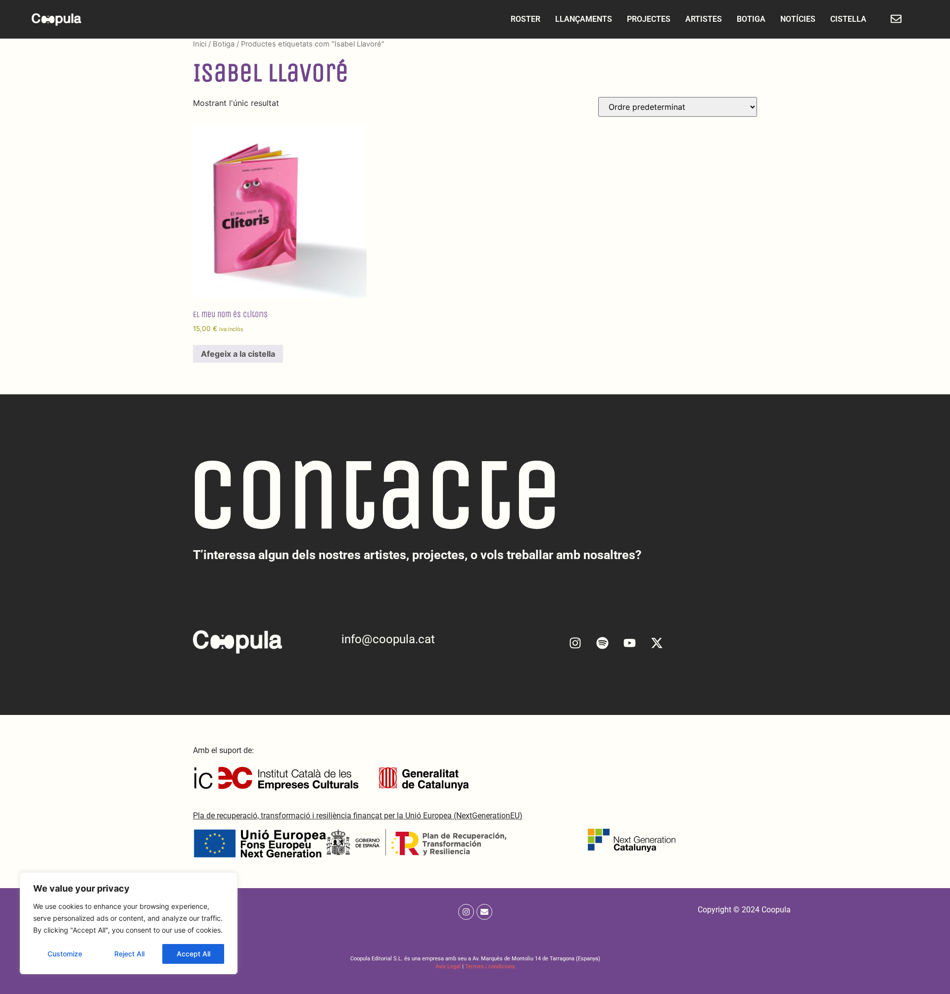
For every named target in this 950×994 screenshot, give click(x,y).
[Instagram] (575, 642)
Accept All (193, 953)
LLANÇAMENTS (583, 19)
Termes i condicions (490, 966)
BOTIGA (751, 19)
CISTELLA (848, 19)
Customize (65, 953)
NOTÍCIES (797, 19)
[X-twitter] (657, 642)
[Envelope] (484, 912)
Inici (199, 44)
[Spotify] (602, 642)
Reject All (129, 953)
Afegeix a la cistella (238, 354)
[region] (129, 923)
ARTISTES (703, 19)
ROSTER (525, 19)
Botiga (224, 44)
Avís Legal (448, 966)
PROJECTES (648, 19)
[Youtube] (630, 642)
